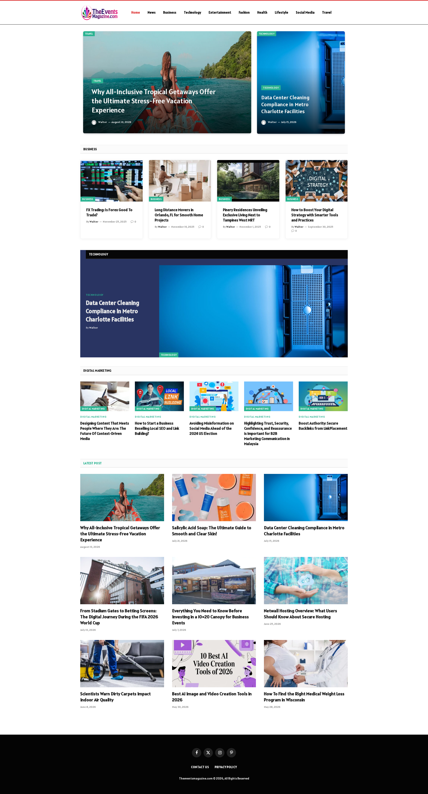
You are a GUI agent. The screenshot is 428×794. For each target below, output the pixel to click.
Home (135, 12)
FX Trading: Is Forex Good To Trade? (109, 212)
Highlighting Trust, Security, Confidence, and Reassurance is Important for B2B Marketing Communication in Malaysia (268, 433)
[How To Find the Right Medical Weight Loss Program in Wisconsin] (306, 663)
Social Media (305, 12)
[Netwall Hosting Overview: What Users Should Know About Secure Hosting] (306, 580)
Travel (326, 12)
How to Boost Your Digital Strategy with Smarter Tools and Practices (314, 215)
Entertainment (220, 12)
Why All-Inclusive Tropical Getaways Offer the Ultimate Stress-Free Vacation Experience (154, 101)
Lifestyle (281, 12)
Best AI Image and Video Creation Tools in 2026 (212, 697)
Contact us (200, 767)
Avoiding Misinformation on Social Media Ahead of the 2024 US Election (211, 428)
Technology (192, 12)
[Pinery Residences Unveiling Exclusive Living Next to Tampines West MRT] (248, 181)
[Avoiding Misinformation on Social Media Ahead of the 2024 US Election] (214, 396)
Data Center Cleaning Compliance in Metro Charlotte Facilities (285, 104)
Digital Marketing (93, 408)
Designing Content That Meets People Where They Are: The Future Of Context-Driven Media (104, 431)
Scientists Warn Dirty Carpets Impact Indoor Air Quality (115, 697)
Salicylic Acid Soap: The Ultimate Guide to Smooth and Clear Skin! (211, 531)
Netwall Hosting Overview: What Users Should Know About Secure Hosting (300, 614)
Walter (102, 122)
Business (169, 12)
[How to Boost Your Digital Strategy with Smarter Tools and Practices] (317, 181)
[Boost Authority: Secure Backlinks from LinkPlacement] (323, 396)
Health (262, 12)
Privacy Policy (226, 767)
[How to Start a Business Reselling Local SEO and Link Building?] (159, 396)
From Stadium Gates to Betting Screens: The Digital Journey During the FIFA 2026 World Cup (119, 617)
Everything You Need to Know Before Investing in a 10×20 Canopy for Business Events (210, 617)
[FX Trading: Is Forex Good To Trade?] (111, 181)
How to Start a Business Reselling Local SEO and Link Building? (157, 428)
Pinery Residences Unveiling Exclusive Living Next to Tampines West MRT (245, 215)
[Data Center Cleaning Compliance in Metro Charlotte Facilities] (301, 82)
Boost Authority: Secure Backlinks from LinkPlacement (323, 426)
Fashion (244, 12)
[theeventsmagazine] (100, 12)
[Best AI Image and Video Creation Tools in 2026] (214, 663)
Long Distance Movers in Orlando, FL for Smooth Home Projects (179, 215)
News (152, 12)
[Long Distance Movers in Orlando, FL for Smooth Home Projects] (180, 181)
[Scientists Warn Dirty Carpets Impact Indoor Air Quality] (122, 663)
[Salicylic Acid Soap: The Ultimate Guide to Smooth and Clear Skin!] (214, 497)
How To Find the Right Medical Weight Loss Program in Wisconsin (304, 697)
